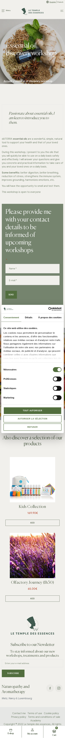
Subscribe (13, 673)
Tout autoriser (32, 410)
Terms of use (35, 713)
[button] (61, 11)
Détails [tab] (28, 317)
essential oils (20, 138)
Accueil (8, 81)
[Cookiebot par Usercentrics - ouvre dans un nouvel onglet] (48, 309)
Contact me (19, 713)
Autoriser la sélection (32, 419)
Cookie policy (51, 713)
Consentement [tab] (11, 317)
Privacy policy (18, 717)
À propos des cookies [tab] (50, 317)
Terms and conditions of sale (44, 717)
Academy (35, 720)
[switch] (57, 378)
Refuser (32, 427)
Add (32, 522)
